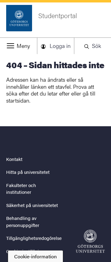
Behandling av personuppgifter (22, 221)
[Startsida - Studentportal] (90, 241)
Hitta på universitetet (28, 172)
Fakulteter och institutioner (21, 188)
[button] (18, 46)
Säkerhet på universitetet (32, 205)
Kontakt (14, 159)
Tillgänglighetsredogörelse (34, 238)
